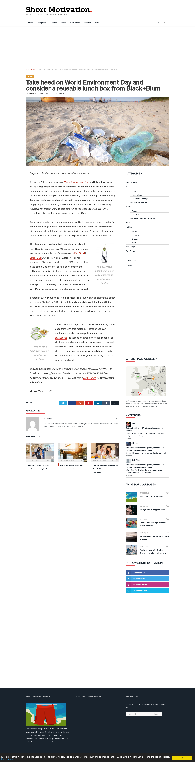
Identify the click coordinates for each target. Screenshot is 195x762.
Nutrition (129, 227)
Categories (41, 23)
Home (30, 23)
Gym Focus (130, 251)
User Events (75, 23)
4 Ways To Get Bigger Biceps (152, 509)
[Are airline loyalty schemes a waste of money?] (72, 452)
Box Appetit (61, 337)
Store (97, 23)
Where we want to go (140, 199)
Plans (63, 23)
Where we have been (140, 202)
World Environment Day (76, 182)
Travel (30, 77)
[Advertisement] (97, 46)
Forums (87, 23)
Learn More (7, 759)
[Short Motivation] (59, 9)
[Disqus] (72, 511)
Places (54, 23)
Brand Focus (131, 260)
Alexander (33, 94)
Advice (134, 191)
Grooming (129, 256)
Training (129, 207)
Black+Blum (36, 257)
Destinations (137, 195)
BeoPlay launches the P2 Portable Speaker (154, 538)
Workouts (135, 215)
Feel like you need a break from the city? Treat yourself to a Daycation (105, 468)
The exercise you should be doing (144, 218)
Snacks (135, 239)
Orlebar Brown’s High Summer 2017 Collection (153, 524)
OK (182, 757)
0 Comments (60, 94)
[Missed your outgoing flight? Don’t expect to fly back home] (40, 452)
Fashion (129, 222)
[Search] (165, 22)
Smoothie (135, 235)
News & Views (131, 182)
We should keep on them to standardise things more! (146, 453)
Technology (130, 247)
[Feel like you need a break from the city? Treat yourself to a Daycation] (105, 452)
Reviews (129, 265)
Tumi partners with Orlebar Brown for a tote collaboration (153, 551)
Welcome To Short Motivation (152, 496)
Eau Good (79, 253)
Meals (134, 243)
